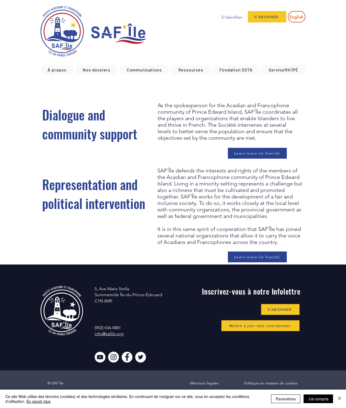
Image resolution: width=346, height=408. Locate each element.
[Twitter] (140, 357)
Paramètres (286, 399)
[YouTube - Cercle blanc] (100, 357)
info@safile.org (109, 333)
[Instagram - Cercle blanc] (113, 357)
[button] (57, 69)
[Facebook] (127, 357)
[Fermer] (339, 399)
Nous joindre (107, 278)
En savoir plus (38, 401)
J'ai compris (318, 399)
